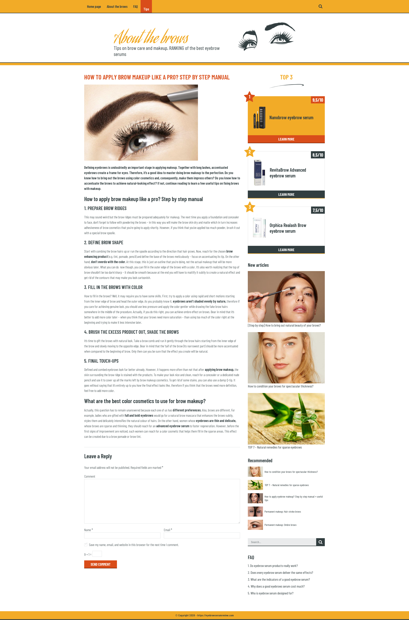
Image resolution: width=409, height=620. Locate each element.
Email (168, 530)
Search (320, 6)
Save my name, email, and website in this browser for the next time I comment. (134, 544)
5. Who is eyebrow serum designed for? (270, 593)
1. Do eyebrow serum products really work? (273, 565)
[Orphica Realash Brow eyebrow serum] (259, 228)
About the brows (117, 6)
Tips (146, 6)
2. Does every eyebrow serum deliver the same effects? (280, 572)
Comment (89, 476)
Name (88, 530)
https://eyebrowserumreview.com (215, 615)
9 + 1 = (88, 554)
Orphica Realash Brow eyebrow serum (288, 228)
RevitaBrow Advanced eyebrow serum (288, 172)
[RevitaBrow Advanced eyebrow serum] (259, 172)
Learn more (286, 139)
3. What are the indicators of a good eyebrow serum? (279, 579)
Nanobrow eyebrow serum (291, 117)
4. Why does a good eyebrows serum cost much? (276, 586)
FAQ (135, 6)
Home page (94, 6)
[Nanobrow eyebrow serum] (259, 117)
